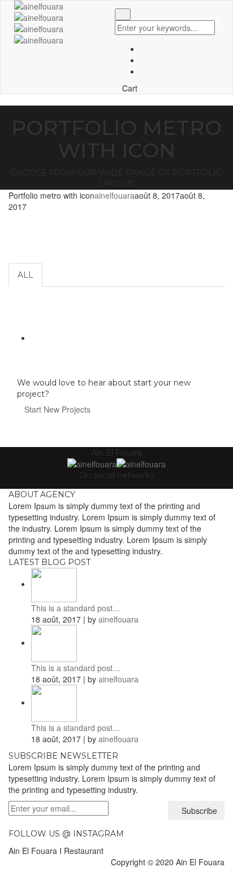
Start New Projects (58, 409)
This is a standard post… (75, 608)
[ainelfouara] (38, 33)
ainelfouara (114, 195)
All (25, 275)
